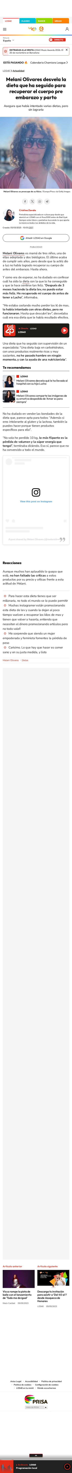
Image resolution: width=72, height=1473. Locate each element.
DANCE (41, 21)
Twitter (32, 202)
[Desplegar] (36, 1455)
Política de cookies (22, 1384)
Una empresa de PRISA (36, 1399)
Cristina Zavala (27, 210)
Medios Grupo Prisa (36, 1407)
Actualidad (18, 71)
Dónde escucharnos (46, 1388)
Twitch (49, 1319)
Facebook (25, 202)
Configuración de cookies (46, 1384)
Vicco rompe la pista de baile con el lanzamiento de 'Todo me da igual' (17, 1295)
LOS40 (8, 21)
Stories (56, 1319)
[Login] (67, 29)
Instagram (16, 1319)
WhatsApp (40, 202)
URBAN (58, 21)
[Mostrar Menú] (5, 29)
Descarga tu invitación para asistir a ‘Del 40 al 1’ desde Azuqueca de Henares (52, 1296)
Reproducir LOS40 (64, 330)
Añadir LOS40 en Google (39, 238)
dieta (26, 281)
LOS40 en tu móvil (25, 1388)
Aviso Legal (15, 1381)
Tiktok (22, 1319)
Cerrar (66, 49)
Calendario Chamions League (48, 62)
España (7, 40)
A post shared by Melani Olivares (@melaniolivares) (36, 539)
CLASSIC (25, 21)
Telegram (47, 202)
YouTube (29, 1319)
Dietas (25, 660)
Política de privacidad (51, 1381)
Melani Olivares (11, 660)
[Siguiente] (67, 62)
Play (67, 1467)
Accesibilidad (31, 1381)
